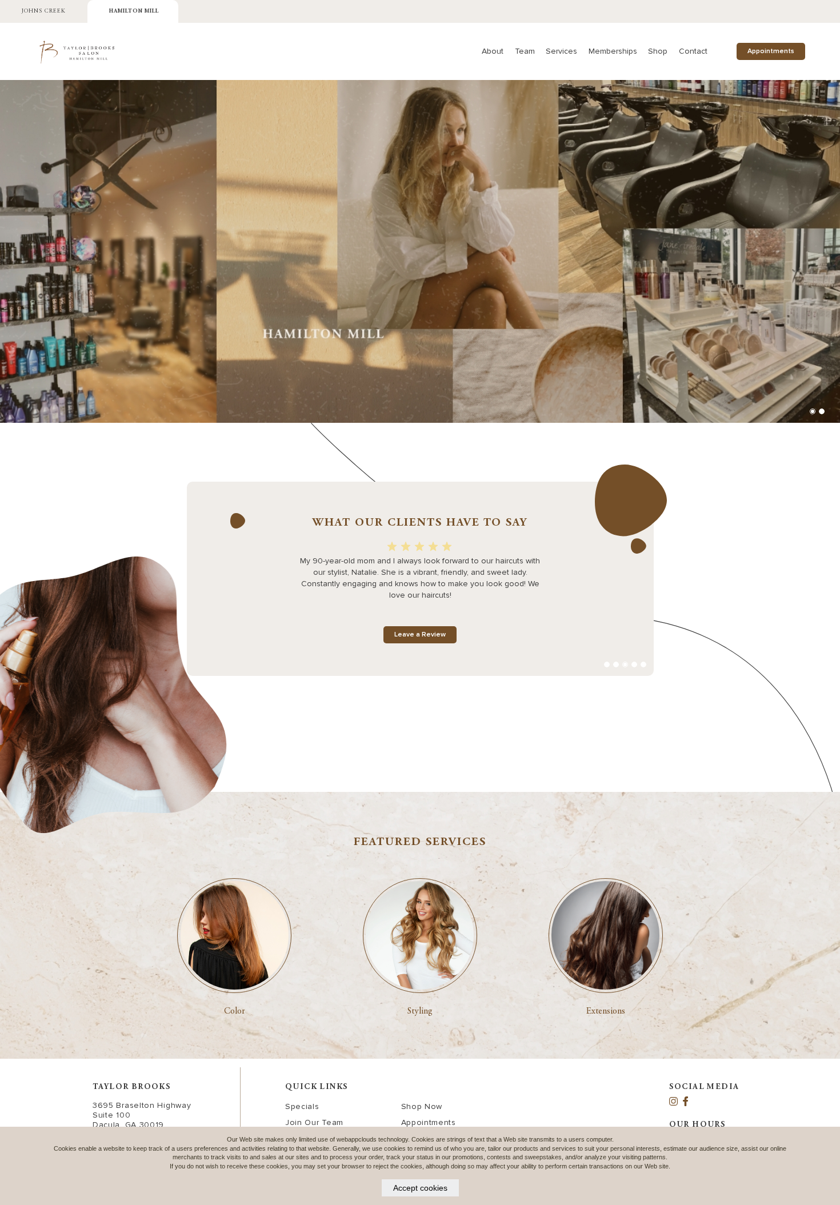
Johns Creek (44, 11)
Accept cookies (420, 1187)
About (492, 51)
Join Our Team (314, 1122)
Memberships (613, 51)
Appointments (770, 51)
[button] (812, 411)
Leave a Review (420, 634)
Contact (693, 51)
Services (561, 51)
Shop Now (422, 1106)
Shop (657, 51)
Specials (302, 1106)
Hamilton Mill (134, 11)
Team (525, 51)
